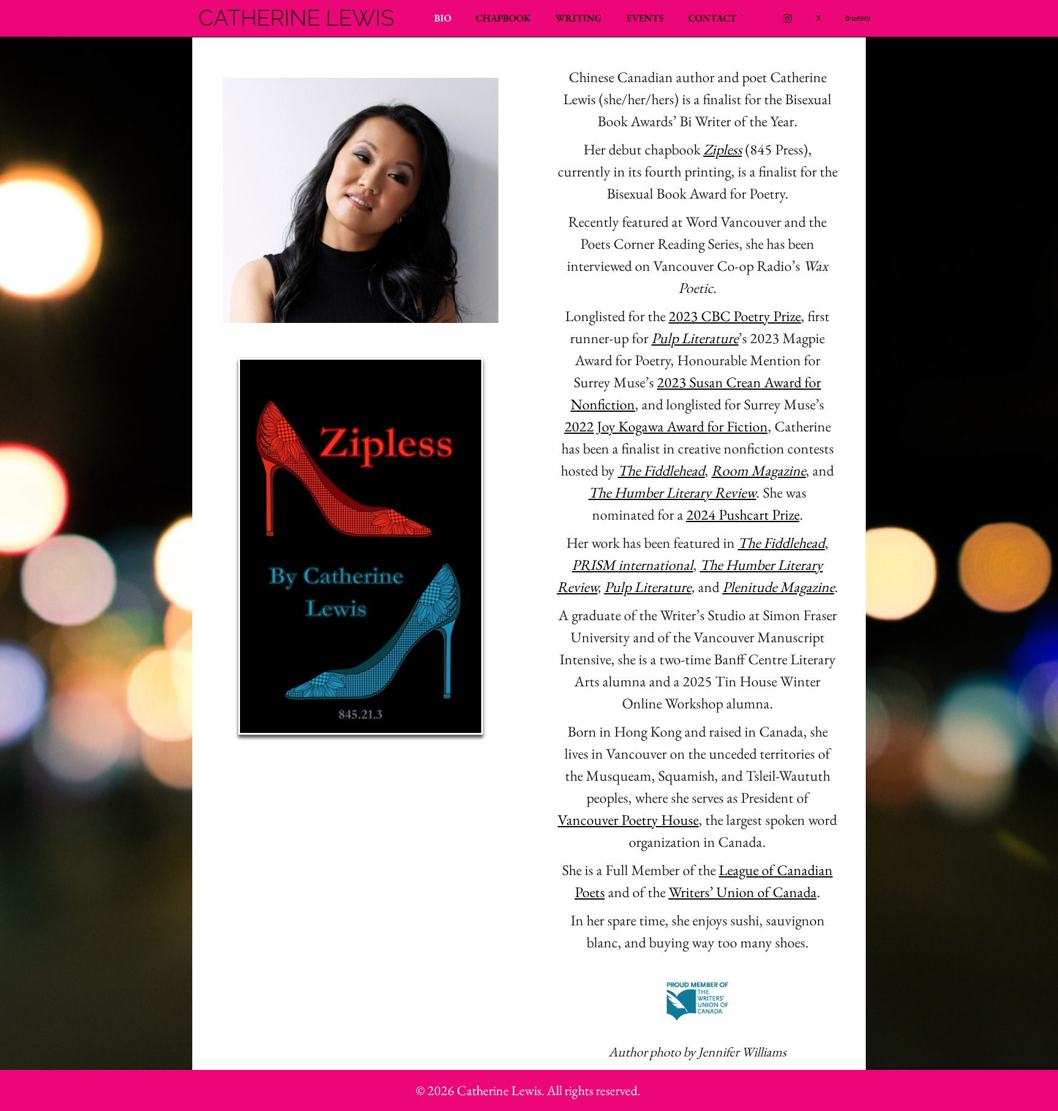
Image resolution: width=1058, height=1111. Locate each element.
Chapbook (503, 18)
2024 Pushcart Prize (743, 514)
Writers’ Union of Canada (743, 891)
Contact (712, 18)
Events (645, 18)
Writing (578, 18)
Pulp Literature (647, 586)
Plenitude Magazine (778, 586)
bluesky (858, 18)
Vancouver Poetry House (628, 819)
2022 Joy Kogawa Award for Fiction (666, 426)
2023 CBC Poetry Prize (735, 315)
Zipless (722, 149)
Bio (442, 18)
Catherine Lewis (296, 18)
